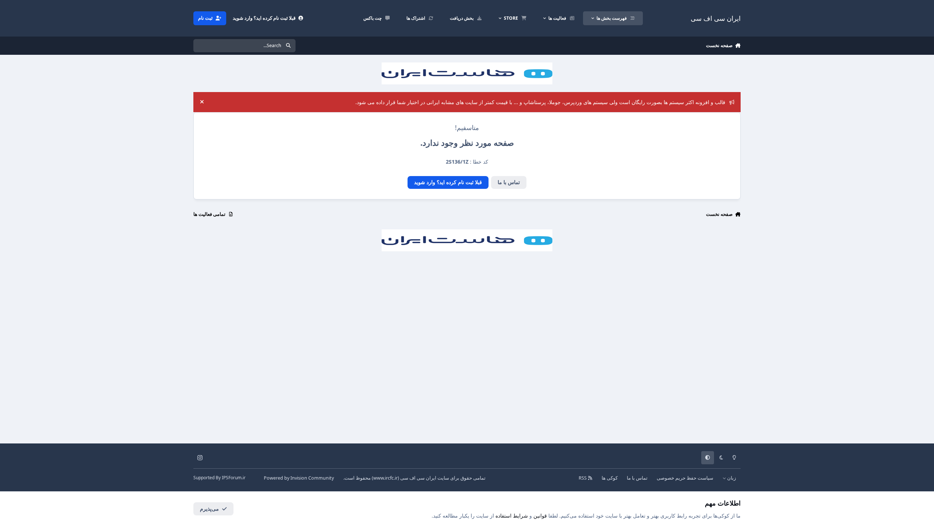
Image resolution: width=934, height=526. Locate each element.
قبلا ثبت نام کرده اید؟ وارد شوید (448, 182)
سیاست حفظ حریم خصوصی (685, 478)
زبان (731, 478)
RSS (583, 478)
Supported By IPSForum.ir (219, 477)
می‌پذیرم (209, 508)
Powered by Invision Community (299, 478)
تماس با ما (509, 182)
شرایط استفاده (511, 515)
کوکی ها (610, 478)
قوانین (540, 515)
